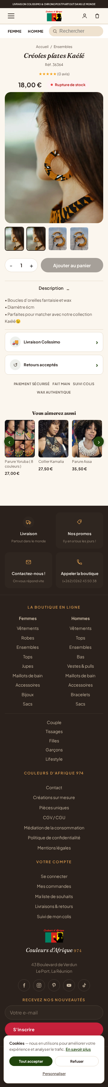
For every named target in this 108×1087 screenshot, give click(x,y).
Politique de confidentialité (54, 837)
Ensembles (63, 46)
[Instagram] (39, 985)
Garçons (54, 749)
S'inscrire (23, 1029)
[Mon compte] (85, 16)
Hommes (80, 618)
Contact (54, 787)
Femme (14, 31)
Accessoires (28, 684)
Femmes (28, 618)
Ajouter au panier (72, 265)
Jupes (27, 666)
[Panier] (97, 16)
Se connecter (54, 876)
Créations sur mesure (54, 797)
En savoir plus (78, 1049)
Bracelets (80, 694)
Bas (80, 656)
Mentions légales (54, 847)
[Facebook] (24, 985)
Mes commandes (54, 886)
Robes (27, 637)
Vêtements (28, 628)
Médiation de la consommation (54, 827)
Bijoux (28, 694)
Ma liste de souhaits (54, 896)
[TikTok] (84, 985)
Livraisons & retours (54, 906)
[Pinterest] (54, 985)
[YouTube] (69, 985)
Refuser (77, 1061)
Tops (27, 656)
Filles (54, 740)
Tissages (54, 731)
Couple (54, 722)
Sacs (27, 703)
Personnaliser (54, 1073)
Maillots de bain (28, 675)
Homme (35, 31)
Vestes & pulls (80, 666)
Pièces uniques (54, 807)
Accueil (42, 46)
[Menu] (11, 16)
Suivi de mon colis (54, 916)
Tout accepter (31, 1061)
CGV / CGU (54, 817)
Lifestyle (54, 759)
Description (54, 288)
